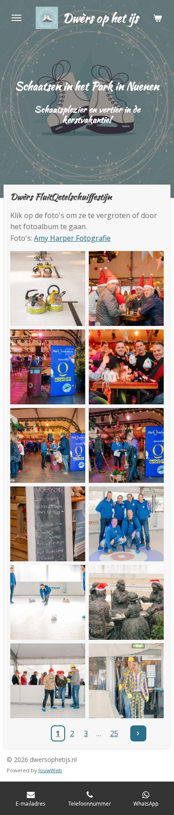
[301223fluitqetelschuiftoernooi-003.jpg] (47, 288)
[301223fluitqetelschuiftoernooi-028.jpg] (126, 681)
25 (114, 733)
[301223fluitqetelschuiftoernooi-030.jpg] (47, 681)
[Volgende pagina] (138, 733)
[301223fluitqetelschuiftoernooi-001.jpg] (47, 367)
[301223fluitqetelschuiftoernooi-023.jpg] (126, 602)
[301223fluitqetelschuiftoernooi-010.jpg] (126, 288)
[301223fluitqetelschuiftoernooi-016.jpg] (47, 445)
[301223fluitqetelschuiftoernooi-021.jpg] (47, 602)
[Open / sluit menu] (16, 18)
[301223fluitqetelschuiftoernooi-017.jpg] (47, 524)
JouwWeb (50, 770)
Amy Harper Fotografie (72, 238)
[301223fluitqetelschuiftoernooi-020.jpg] (126, 524)
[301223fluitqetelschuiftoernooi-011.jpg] (126, 367)
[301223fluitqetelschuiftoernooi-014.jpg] (126, 445)
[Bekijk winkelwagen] (157, 18)
